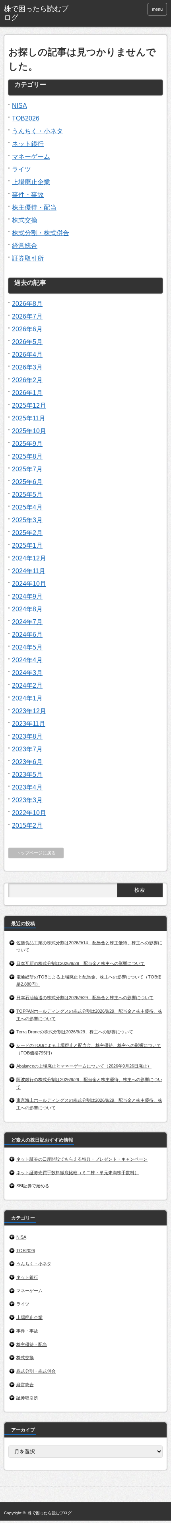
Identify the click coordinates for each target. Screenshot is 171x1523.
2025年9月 (27, 443)
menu (157, 9)
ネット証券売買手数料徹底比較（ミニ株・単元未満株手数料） (77, 1172)
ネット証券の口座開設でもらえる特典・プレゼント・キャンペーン (82, 1159)
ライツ (21, 169)
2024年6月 (27, 634)
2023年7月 (27, 749)
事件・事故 (28, 194)
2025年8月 (27, 456)
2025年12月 (29, 405)
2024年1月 (27, 698)
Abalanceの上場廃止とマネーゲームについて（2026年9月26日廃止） (84, 1066)
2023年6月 (27, 762)
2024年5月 (27, 647)
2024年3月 (27, 672)
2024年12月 (29, 558)
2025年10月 (29, 431)
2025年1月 (27, 545)
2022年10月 (29, 812)
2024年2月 (27, 685)
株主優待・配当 (34, 207)
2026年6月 (27, 329)
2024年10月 (29, 583)
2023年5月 (27, 774)
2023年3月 (27, 800)
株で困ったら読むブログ (36, 13)
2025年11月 (28, 418)
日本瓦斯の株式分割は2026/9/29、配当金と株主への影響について (80, 963)
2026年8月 (27, 303)
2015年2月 (27, 825)
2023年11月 (28, 723)
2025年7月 (27, 469)
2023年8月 (27, 736)
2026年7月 (27, 316)
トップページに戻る (36, 852)
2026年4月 (27, 354)
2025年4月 (27, 507)
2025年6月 (27, 481)
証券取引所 (28, 258)
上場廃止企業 (31, 182)
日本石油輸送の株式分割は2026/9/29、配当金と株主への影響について (85, 997)
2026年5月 (27, 341)
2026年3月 (27, 367)
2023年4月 (27, 787)
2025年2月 (27, 532)
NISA (19, 105)
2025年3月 (27, 520)
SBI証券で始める (32, 1185)
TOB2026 (25, 118)
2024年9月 (27, 596)
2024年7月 (27, 622)
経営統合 (24, 245)
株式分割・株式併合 (40, 233)
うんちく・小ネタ (37, 131)
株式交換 (24, 220)
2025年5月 (27, 494)
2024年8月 (27, 609)
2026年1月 (27, 392)
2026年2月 (27, 380)
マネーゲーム (31, 156)
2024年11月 (28, 571)
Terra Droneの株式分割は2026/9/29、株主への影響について (74, 1031)
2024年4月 (27, 660)
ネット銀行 (28, 143)
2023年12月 (29, 711)
